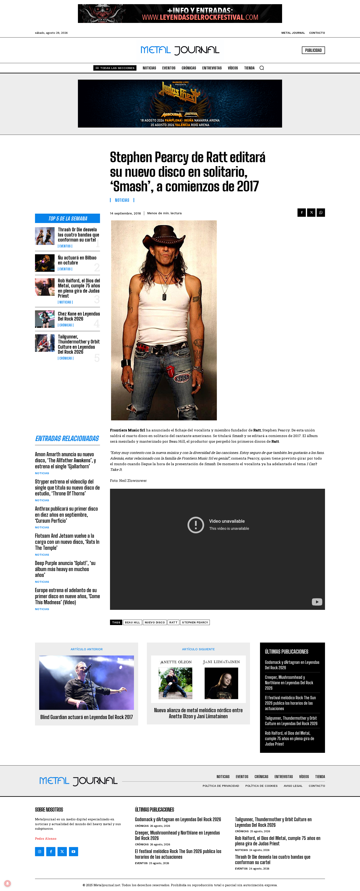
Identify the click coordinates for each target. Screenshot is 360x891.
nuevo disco (155, 622)
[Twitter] (62, 851)
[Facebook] (302, 212)
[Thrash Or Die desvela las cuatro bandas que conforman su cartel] (45, 236)
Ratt (173, 622)
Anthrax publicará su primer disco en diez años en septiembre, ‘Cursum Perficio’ (66, 515)
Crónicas (65, 325)
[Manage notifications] (7, 883)
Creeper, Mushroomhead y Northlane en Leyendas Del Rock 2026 (289, 682)
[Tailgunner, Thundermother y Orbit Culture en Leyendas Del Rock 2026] (45, 343)
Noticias (65, 302)
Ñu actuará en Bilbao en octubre (77, 260)
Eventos (65, 246)
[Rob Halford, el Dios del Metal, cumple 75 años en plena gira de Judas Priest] (45, 287)
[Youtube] (73, 851)
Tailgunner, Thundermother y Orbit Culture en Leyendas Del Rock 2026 (79, 344)
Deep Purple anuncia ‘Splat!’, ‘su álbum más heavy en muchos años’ (65, 569)
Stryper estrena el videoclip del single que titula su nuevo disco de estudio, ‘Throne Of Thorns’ (67, 488)
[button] (262, 68)
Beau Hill (132, 622)
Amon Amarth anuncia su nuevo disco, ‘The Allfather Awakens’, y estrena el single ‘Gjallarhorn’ (65, 460)
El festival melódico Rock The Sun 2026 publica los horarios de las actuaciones (290, 703)
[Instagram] (39, 851)
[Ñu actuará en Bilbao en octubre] (45, 263)
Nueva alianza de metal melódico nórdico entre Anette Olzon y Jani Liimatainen (198, 713)
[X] (311, 212)
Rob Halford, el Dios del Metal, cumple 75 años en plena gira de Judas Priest (79, 288)
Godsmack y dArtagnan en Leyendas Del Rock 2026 (178, 819)
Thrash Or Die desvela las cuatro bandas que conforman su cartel (78, 234)
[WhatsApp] (321, 212)
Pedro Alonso (45, 838)
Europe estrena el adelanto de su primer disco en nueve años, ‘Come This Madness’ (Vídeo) (67, 596)
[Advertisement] (67, 178)
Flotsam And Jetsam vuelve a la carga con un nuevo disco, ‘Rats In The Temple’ (67, 542)
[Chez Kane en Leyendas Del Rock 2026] (45, 319)
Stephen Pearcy (195, 622)
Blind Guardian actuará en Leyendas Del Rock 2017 (86, 717)
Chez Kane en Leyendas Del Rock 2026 (79, 316)
